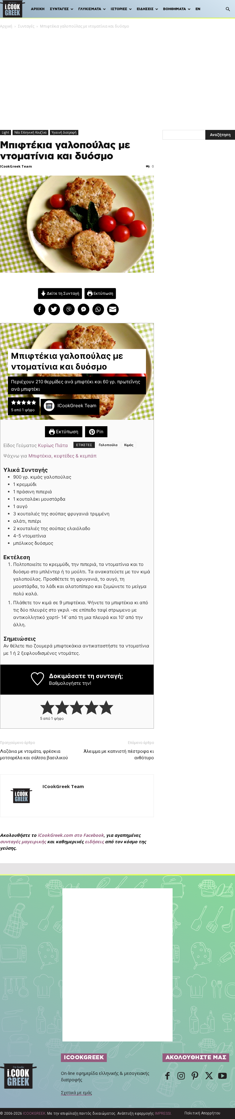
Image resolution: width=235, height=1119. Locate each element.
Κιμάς (128, 445)
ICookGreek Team (16, 166)
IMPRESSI (163, 1113)
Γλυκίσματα (89, 9)
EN (198, 9)
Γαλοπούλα (108, 445)
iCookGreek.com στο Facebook (71, 835)
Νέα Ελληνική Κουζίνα (30, 132)
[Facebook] (167, 1076)
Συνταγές (59, 9)
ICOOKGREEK (34, 1113)
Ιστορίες (119, 9)
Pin (99, 431)
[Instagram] (181, 1076)
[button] (227, 9)
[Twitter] (209, 1076)
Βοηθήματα (174, 9)
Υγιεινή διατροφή (64, 132)
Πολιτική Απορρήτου (202, 1113)
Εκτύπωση (103, 293)
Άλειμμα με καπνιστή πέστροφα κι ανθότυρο (119, 755)
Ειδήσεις (145, 9)
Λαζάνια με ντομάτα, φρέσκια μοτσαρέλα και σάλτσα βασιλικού (34, 755)
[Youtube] (222, 1076)
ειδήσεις (94, 841)
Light (5, 132)
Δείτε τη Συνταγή (62, 293)
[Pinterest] (195, 1076)
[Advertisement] (117, 75)
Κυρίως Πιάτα (53, 445)
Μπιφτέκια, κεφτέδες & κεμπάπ (62, 456)
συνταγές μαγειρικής (23, 841)
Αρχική (37, 9)
